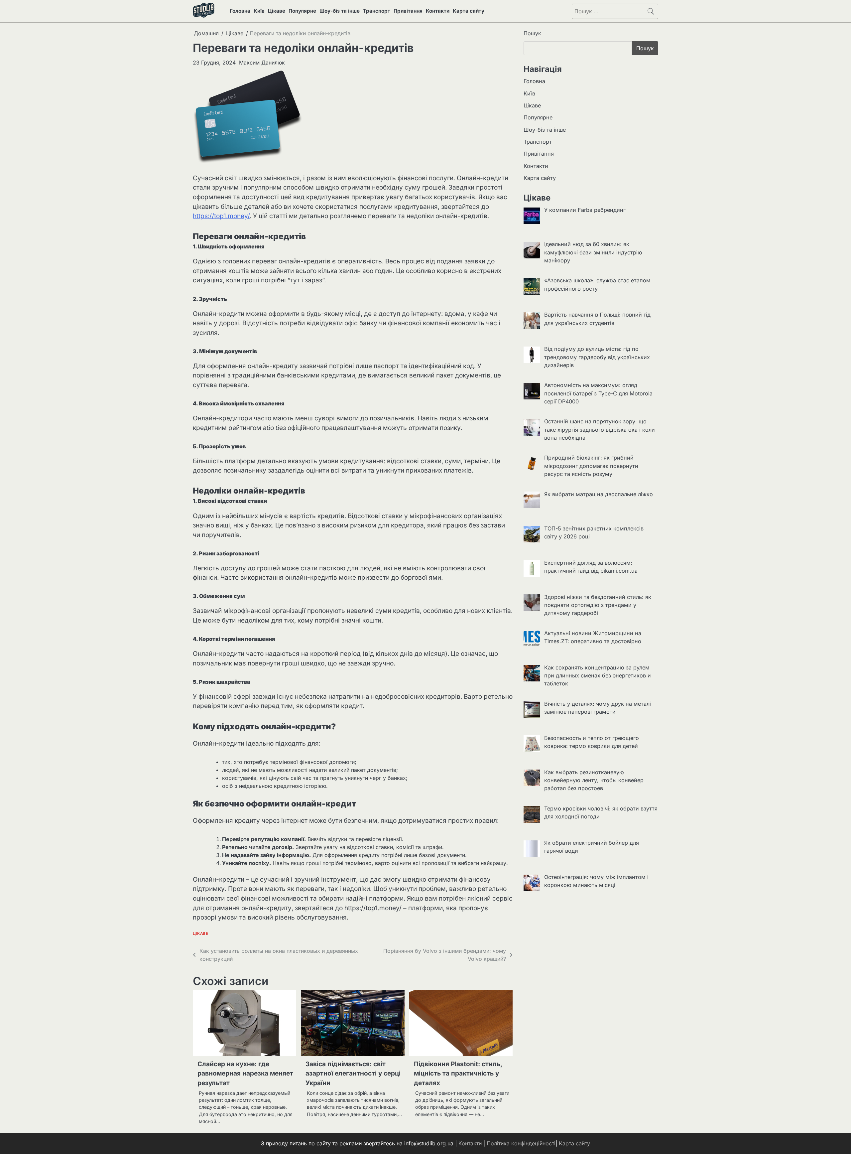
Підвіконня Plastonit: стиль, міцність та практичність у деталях (458, 1073)
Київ (259, 11)
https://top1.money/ (221, 216)
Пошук (532, 33)
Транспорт (376, 11)
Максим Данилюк (262, 62)
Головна (240, 11)
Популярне (302, 11)
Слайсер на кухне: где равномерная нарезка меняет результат (245, 1073)
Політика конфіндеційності (521, 1143)
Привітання (408, 11)
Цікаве (276, 11)
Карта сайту (468, 11)
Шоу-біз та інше (339, 11)
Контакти (437, 11)
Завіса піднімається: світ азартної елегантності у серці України (353, 1073)
